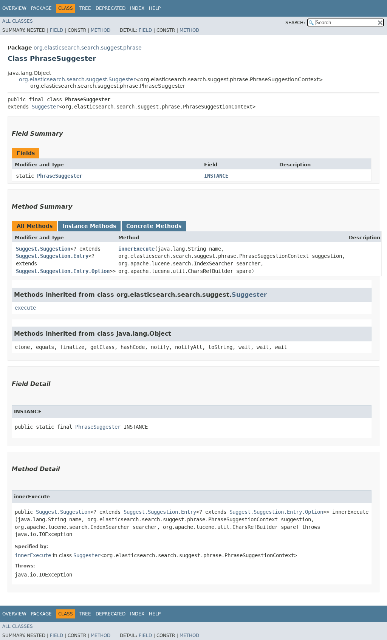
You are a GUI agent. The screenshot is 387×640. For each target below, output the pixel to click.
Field (56, 30)
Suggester (45, 107)
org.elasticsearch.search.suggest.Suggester (77, 79)
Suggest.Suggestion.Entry (52, 256)
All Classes (17, 21)
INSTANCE (216, 176)
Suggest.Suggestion (43, 249)
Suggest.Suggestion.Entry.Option (63, 271)
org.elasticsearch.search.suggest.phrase (88, 48)
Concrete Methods (153, 226)
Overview (14, 8)
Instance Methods (89, 226)
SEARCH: (295, 22)
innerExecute (136, 249)
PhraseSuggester (59, 176)
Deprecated (110, 8)
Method (100, 30)
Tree (85, 8)
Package (41, 8)
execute (25, 308)
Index (137, 8)
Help (155, 8)
